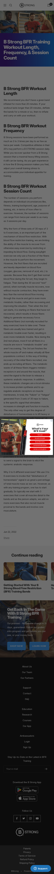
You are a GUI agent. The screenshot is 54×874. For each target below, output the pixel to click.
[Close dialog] (51, 420)
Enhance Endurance (40, 445)
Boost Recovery (40, 442)
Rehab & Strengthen (40, 449)
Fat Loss (40, 435)
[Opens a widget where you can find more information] (40, 868)
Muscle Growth (40, 438)
